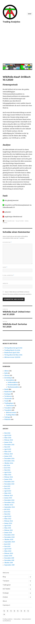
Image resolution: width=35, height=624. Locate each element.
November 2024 (9, 461)
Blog (4, 577)
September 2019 (9, 565)
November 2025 (9, 444)
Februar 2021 (8, 530)
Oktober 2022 (8, 505)
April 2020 (7, 549)
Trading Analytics (11, 22)
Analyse (5, 597)
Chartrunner (10, 405)
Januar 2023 (8, 498)
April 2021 (7, 525)
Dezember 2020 (9, 535)
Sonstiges (7, 394)
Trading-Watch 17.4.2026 (12, 350)
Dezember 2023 (9, 481)
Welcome (6, 573)
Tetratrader (8, 398)
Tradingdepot (8, 403)
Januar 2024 (8, 479)
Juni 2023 (7, 486)
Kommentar (7, 242)
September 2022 (9, 507)
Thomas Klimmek (9, 221)
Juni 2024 (7, 468)
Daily (6, 373)
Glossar (6, 375)
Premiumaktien (13, 385)
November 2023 (9, 484)
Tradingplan (7, 585)
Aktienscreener (11, 412)
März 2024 (7, 474)
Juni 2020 (7, 544)
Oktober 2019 (8, 562)
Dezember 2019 (9, 558)
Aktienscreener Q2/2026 (12, 357)
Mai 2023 (7, 488)
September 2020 (9, 542)
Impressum (6, 605)
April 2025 (7, 449)
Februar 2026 (8, 440)
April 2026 (7, 435)
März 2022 (7, 518)
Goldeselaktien (13, 382)
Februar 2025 (8, 454)
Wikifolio (5, 222)
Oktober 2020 (8, 539)
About (5, 601)
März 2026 (7, 437)
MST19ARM (6, 589)
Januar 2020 (8, 555)
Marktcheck (8, 391)
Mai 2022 (7, 514)
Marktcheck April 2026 (12, 352)
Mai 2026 (7, 433)
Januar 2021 (8, 532)
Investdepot (8, 378)
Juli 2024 (7, 465)
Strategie (6, 593)
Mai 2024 (7, 470)
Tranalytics (8, 408)
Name (5, 267)
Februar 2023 (8, 495)
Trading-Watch (11, 415)
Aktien (26, 221)
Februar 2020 (8, 553)
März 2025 (7, 451)
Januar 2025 (8, 456)
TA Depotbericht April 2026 (13, 348)
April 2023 (7, 491)
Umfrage (7, 417)
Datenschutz (17, 619)
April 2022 (7, 516)
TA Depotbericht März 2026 (13, 355)
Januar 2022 (8, 523)
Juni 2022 (7, 512)
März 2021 (7, 528)
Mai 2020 (7, 546)
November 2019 (9, 560)
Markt (6, 389)
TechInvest (8, 396)
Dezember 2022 (9, 500)
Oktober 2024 (8, 463)
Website (5, 283)
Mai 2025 (7, 447)
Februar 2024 (8, 477)
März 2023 (7, 493)
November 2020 (9, 537)
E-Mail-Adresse (8, 275)
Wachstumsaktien (13, 387)
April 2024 (7, 472)
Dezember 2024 (9, 458)
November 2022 (9, 502)
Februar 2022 (8, 521)
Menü (29, 13)
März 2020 (7, 551)
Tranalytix (7, 410)
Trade (6, 401)
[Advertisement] (17, 44)
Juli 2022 (7, 509)
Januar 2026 (8, 442)
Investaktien (10, 380)
